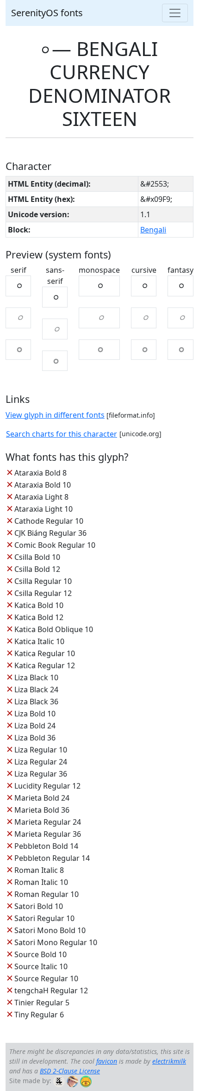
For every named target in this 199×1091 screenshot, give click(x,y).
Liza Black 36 (36, 701)
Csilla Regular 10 (43, 581)
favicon (106, 1061)
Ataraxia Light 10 (43, 509)
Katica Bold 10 (38, 605)
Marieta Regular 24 (47, 822)
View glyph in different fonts (55, 415)
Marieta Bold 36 (41, 810)
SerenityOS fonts (47, 12)
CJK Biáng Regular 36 (50, 533)
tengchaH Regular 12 (51, 990)
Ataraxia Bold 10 (42, 485)
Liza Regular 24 (40, 762)
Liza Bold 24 (35, 726)
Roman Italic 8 (39, 870)
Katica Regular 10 (44, 653)
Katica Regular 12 (44, 665)
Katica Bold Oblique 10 (53, 629)
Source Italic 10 (41, 966)
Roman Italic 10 (41, 882)
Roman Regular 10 (46, 894)
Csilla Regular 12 (43, 593)
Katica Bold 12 (38, 617)
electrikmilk (169, 1061)
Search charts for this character (61, 434)
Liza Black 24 (36, 689)
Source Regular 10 (46, 978)
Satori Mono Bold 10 (50, 930)
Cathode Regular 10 (48, 521)
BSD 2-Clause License (70, 1070)
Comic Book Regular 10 (54, 545)
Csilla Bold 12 (37, 569)
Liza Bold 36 (35, 738)
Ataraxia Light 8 (41, 497)
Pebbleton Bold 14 (46, 846)
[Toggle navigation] (175, 13)
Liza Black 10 (36, 677)
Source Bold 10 (40, 954)
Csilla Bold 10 (37, 557)
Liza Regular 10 (40, 750)
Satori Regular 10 (44, 918)
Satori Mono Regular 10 (55, 942)
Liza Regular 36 (40, 774)
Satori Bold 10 (38, 906)
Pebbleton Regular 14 (52, 858)
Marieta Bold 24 (41, 798)
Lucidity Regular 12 (47, 786)
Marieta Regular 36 (47, 834)
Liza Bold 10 (35, 714)
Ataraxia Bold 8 (40, 473)
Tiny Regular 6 (39, 1014)
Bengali (153, 230)
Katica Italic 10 (39, 641)
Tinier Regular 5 (41, 1002)
